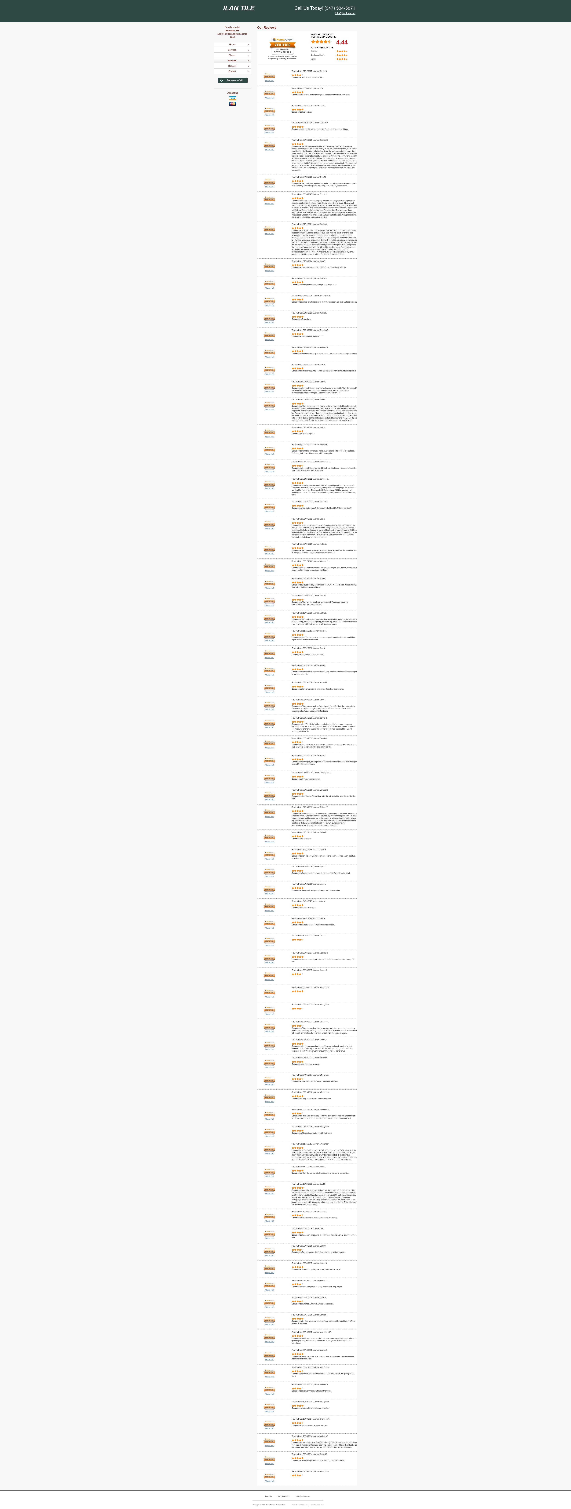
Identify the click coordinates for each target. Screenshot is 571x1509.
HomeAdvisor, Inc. (316, 1505)
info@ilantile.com (345, 13)
